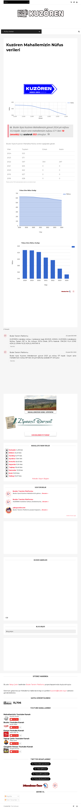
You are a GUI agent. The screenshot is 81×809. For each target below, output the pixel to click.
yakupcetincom (19, 508)
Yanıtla (12, 346)
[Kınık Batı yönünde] (6, 473)
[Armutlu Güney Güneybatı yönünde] (6, 461)
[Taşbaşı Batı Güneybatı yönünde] (6, 467)
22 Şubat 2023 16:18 (71, 335)
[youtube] (76, 2)
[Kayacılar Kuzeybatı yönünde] (6, 464)
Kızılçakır (12, 450)
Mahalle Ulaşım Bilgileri (40, 479)
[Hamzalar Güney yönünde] (6, 470)
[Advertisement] (40, 68)
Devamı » (45, 493)
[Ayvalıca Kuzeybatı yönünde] (6, 458)
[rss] (71, 2)
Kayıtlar (9, 796)
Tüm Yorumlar (11, 800)
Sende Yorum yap (71, 515)
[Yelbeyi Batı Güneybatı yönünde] (6, 476)
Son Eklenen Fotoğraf (40, 435)
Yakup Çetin (13, 684)
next (7, 617)
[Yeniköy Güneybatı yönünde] (6, 455)
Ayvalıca (12, 459)
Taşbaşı (12, 467)
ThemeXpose (14, 806)
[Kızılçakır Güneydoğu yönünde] (6, 450)
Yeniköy (12, 456)
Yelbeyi (12, 476)
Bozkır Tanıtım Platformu (19, 336)
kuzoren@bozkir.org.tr (58, 691)
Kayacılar (12, 464)
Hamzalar (12, 470)
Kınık (11, 473)
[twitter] (74, 2)
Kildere (11, 453)
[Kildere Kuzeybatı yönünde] (6, 453)
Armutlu (12, 462)
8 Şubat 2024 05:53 (71, 352)
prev (6, 617)
